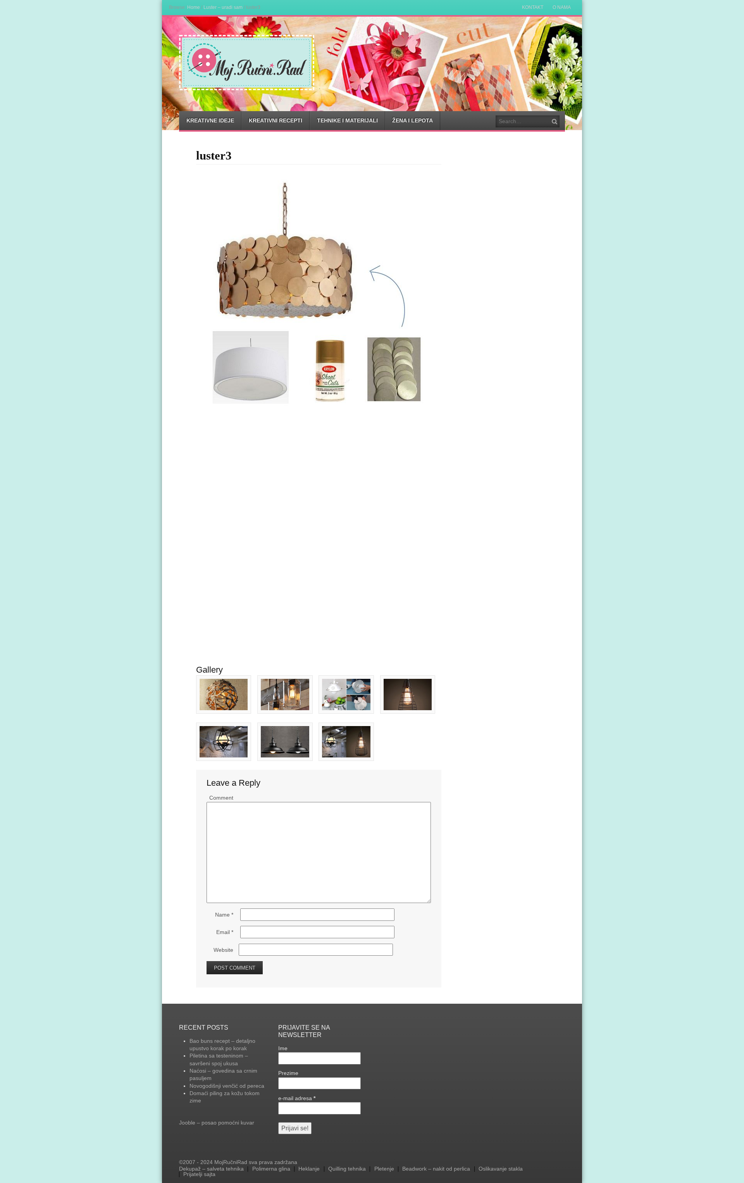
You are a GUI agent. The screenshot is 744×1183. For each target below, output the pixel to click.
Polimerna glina (271, 1169)
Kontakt (532, 7)
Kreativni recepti (275, 120)
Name (224, 915)
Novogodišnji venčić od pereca (226, 1086)
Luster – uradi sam (223, 7)
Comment (221, 798)
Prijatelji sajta (199, 1174)
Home (193, 7)
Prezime (288, 1073)
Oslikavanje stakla (501, 1169)
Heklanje (309, 1169)
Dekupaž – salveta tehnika (211, 1169)
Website (223, 950)
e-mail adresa (296, 1098)
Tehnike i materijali (347, 120)
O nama (562, 7)
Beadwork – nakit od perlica (436, 1169)
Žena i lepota (412, 120)
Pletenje (384, 1169)
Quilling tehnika (347, 1169)
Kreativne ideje (210, 120)
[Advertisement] (319, 464)
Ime (283, 1048)
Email (224, 932)
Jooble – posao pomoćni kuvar (216, 1122)
